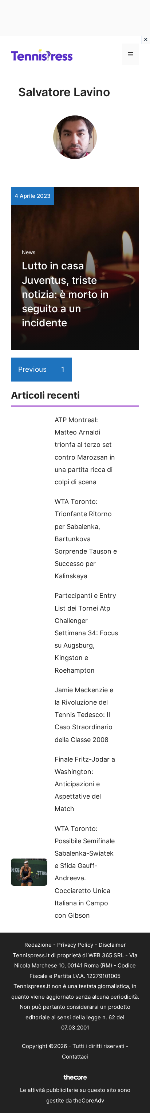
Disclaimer (112, 944)
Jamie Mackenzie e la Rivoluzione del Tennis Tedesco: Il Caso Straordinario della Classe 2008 (84, 714)
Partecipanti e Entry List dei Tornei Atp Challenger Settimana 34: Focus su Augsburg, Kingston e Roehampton (86, 633)
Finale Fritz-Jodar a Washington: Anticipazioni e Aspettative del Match (85, 784)
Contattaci (75, 1056)
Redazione (38, 944)
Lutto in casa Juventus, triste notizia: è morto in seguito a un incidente (65, 294)
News (28, 252)
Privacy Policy (75, 944)
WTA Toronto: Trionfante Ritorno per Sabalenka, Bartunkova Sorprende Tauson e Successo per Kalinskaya (86, 539)
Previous (32, 369)
